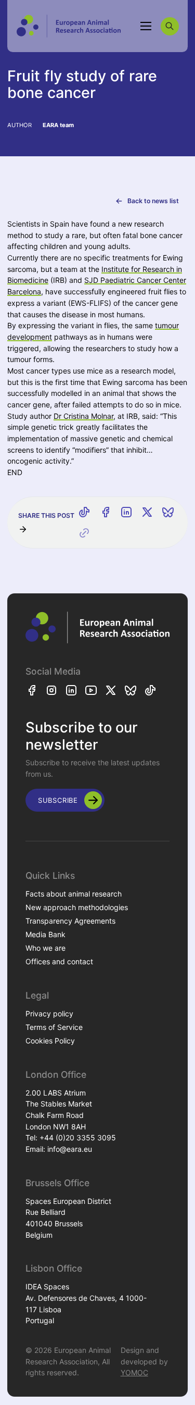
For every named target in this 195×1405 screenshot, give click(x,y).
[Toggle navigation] (146, 26)
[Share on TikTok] (84, 512)
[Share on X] (147, 512)
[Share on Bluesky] (168, 512)
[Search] (170, 26)
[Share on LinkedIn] (126, 512)
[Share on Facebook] (105, 512)
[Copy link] (84, 533)
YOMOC (134, 1372)
